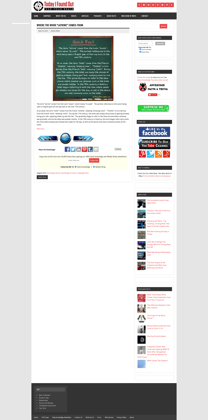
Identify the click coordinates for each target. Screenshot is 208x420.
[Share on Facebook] (67, 149)
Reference (40, 129)
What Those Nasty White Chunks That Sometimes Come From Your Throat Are (159, 297)
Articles (85, 16)
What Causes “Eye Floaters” (157, 361)
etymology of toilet (68, 173)
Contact (144, 16)
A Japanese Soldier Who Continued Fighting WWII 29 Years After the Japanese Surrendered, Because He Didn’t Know (153, 352)
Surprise (47, 16)
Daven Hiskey (55, 31)
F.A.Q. (99, 417)
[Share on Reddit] (78, 149)
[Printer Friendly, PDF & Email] (118, 150)
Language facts (83, 173)
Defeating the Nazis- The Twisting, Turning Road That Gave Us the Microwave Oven (158, 223)
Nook (158, 176)
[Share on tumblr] (90, 149)
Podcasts (98, 16)
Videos (73, 16)
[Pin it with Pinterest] (84, 149)
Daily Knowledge (83, 167)
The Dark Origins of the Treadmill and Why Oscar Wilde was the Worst (157, 265)
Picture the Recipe (46, 403)
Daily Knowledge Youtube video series (152, 80)
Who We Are (109, 417)
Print (145, 176)
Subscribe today (143, 77)
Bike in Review (44, 395)
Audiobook (166, 176)
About (132, 417)
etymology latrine (53, 173)
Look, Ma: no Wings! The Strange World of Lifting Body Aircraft (158, 244)
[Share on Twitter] (73, 149)
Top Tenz (42, 408)
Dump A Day (44, 398)
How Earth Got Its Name (156, 336)
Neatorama (43, 400)
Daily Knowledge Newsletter (61, 417)
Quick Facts (111, 16)
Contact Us (78, 417)
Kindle (151, 176)
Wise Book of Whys (128, 16)
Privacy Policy (121, 417)
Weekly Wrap (100, 167)
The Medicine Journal (47, 406)
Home (36, 16)
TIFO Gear (45, 417)
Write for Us (61, 16)
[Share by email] (96, 149)
